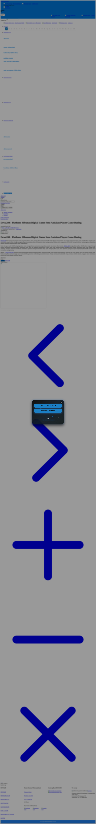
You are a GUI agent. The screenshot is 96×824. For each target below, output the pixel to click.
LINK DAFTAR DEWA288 (48, 405)
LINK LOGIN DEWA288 (48, 410)
